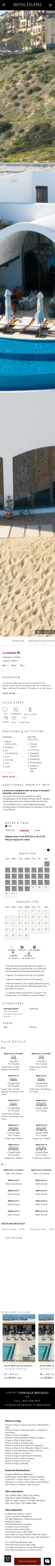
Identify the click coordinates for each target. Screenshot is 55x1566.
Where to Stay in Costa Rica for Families (23, 1456)
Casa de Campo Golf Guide (17, 1529)
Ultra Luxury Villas (30, 1495)
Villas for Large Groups (15, 1500)
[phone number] (4, 5)
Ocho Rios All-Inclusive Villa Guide (20, 1545)
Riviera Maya (42, 1482)
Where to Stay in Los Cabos (17, 1453)
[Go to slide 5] (22, 1360)
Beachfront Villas (12, 1498)
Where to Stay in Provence (17, 1461)
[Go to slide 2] (17, 1360)
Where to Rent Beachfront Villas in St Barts (24, 1438)
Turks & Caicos (33, 1484)
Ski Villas (40, 1500)
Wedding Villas (28, 1498)
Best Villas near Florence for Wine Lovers (23, 1550)
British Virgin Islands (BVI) (16, 1477)
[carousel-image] (19, 1338)
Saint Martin (10, 1484)
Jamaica (8, 1482)
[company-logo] (27, 5)
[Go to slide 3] (19, 1360)
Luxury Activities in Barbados (18, 1516)
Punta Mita (30, 1482)
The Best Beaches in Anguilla (18, 1524)
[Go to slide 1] (15, 1360)
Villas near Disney (13, 1503)
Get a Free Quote (28, 1561)
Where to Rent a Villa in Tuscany (19, 1458)
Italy (42, 1479)
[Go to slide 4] (20, 1360)
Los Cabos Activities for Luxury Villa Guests (24, 1547)
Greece (35, 1479)
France (27, 1479)
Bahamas (18, 1474)
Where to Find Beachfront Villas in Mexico (23, 1450)
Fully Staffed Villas (13, 1495)
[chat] (47, 1561)
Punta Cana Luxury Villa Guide (18, 1532)
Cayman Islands (37, 1477)
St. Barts (21, 1484)
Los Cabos (16, 657)
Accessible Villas (29, 1503)
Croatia (19, 1479)
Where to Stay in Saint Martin (18, 1440)
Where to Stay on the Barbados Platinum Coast (26, 1448)
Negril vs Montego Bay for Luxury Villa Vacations (26, 1537)
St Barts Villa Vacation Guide (17, 1514)
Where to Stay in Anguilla (16, 1435)
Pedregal (7, 657)
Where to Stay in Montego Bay (19, 1443)
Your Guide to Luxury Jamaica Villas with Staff (25, 1534)
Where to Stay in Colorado (17, 1463)
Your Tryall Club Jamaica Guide (18, 1542)
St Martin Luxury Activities (16, 1527)
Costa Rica (10, 1479)
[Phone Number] (4, 4)
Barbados (28, 1474)
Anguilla (8, 1474)
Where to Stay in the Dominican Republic (23, 1445)
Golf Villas (31, 1500)
